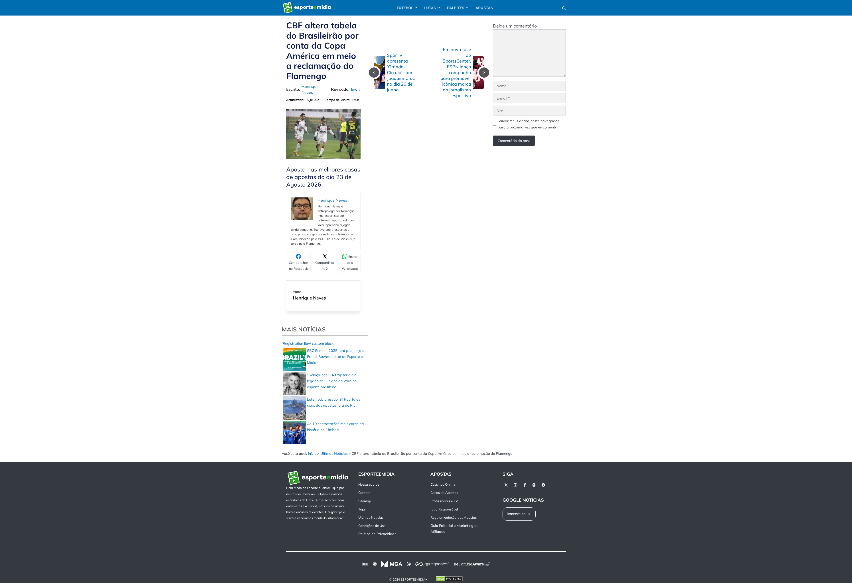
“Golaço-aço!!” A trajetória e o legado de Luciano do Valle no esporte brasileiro (332, 381)
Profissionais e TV (444, 501)
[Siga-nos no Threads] (534, 484)
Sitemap (364, 501)
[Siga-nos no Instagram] (515, 484)
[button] (564, 8)
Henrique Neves (309, 298)
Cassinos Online (442, 484)
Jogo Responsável (444, 509)
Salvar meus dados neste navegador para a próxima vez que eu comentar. (529, 124)
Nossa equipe (368, 484)
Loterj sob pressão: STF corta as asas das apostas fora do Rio (333, 402)
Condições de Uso (372, 526)
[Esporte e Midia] (307, 7)
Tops (362, 509)
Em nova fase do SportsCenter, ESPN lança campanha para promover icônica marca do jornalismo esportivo (455, 72)
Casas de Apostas (444, 492)
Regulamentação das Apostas (453, 517)
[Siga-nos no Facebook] (524, 484)
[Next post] (484, 72)
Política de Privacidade (377, 534)
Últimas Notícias (334, 453)
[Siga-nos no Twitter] (506, 484)
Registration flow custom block (308, 343)
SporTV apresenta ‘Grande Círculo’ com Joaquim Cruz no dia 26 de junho (401, 72)
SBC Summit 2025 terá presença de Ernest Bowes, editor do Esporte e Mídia (337, 356)
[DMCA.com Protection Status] (449, 579)
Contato (364, 492)
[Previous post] (374, 72)
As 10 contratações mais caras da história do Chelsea (335, 426)
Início (312, 453)
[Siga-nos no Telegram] (543, 484)
